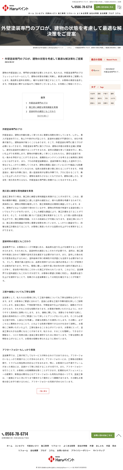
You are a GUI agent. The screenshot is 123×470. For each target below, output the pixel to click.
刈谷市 (92, 93)
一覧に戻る (43, 391)
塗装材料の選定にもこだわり (42, 111)
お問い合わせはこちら (104, 7)
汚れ (106, 98)
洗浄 (99, 103)
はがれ (113, 98)
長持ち (100, 98)
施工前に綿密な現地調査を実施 (43, 107)
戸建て (105, 93)
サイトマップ (99, 450)
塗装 (99, 93)
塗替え (92, 103)
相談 (112, 103)
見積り (105, 103)
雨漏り (92, 98)
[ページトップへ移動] (118, 435)
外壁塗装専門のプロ (38, 102)
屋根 (112, 93)
